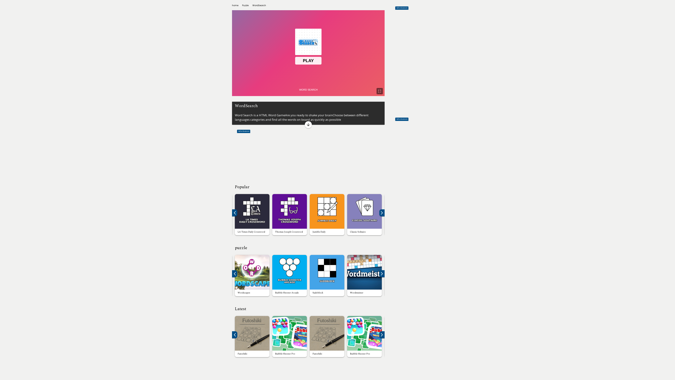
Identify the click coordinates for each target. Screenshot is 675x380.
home (235, 5)
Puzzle (245, 5)
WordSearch (259, 5)
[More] (308, 124)
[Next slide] (382, 273)
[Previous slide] (233, 273)
